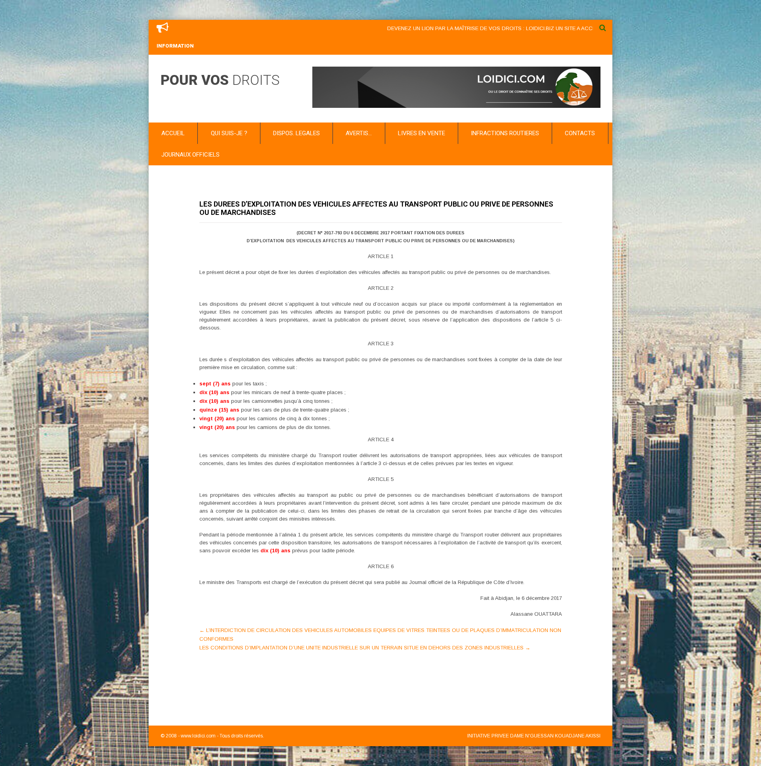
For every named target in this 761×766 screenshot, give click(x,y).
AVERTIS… (359, 133)
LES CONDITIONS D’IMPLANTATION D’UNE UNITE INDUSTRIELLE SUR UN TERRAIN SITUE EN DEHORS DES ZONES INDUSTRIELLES (364, 648)
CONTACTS (580, 133)
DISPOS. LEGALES (296, 133)
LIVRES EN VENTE (421, 133)
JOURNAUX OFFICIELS (190, 154)
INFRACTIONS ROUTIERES (505, 133)
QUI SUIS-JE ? (229, 133)
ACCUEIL (173, 133)
